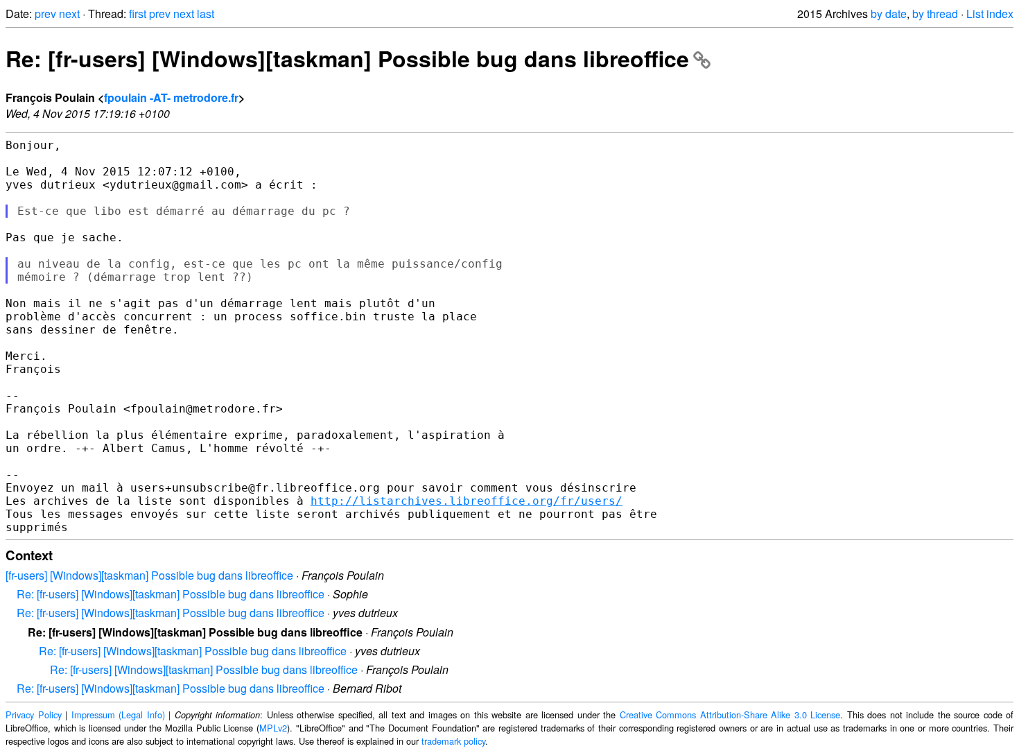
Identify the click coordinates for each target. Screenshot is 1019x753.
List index (989, 13)
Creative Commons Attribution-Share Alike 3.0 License (730, 714)
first (137, 13)
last (205, 13)
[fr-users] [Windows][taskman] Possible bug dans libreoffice (149, 575)
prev (45, 13)
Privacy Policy (34, 714)
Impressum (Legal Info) (118, 714)
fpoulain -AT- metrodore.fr (171, 97)
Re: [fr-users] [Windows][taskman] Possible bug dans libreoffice (347, 58)
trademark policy (453, 740)
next (69, 13)
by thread (935, 13)
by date (889, 13)
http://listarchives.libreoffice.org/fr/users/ (466, 501)
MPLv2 (273, 727)
